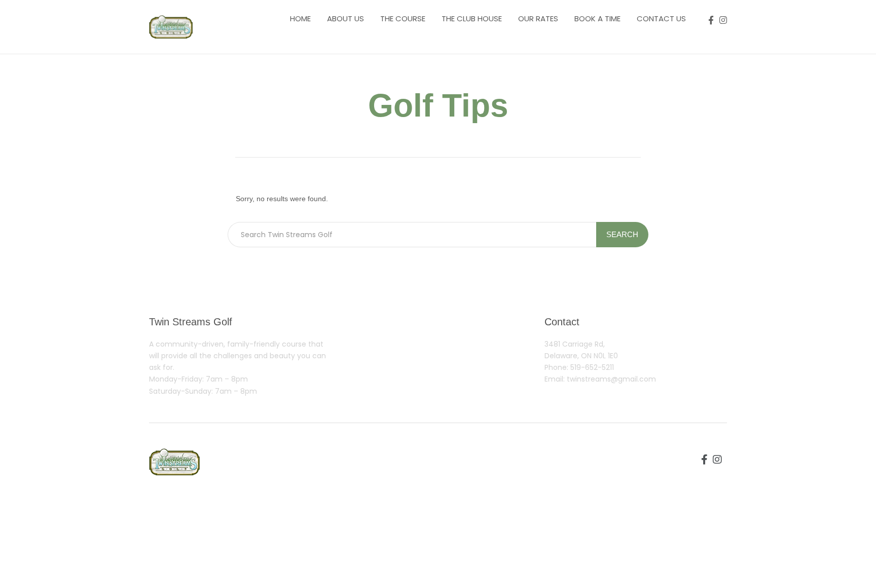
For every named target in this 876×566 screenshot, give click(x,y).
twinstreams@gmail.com (611, 379)
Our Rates (538, 18)
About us (345, 18)
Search (622, 234)
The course (402, 18)
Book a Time (597, 18)
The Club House (472, 18)
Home (300, 18)
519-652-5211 (592, 367)
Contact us (661, 18)
